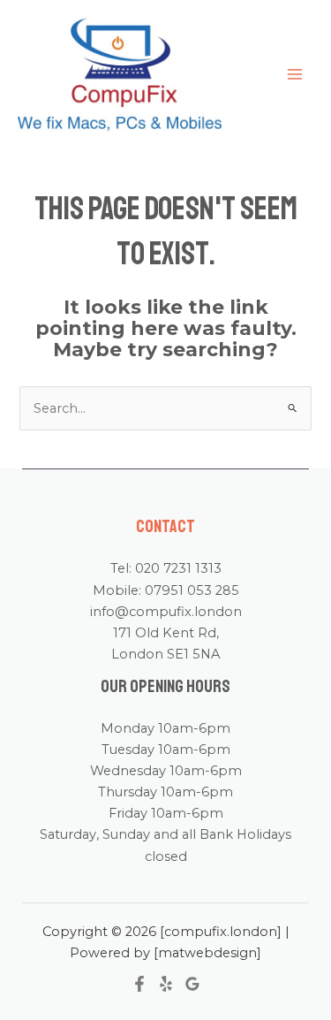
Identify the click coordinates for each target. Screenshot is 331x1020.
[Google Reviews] (192, 984)
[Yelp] (166, 984)
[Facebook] (139, 984)
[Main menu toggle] (294, 74)
